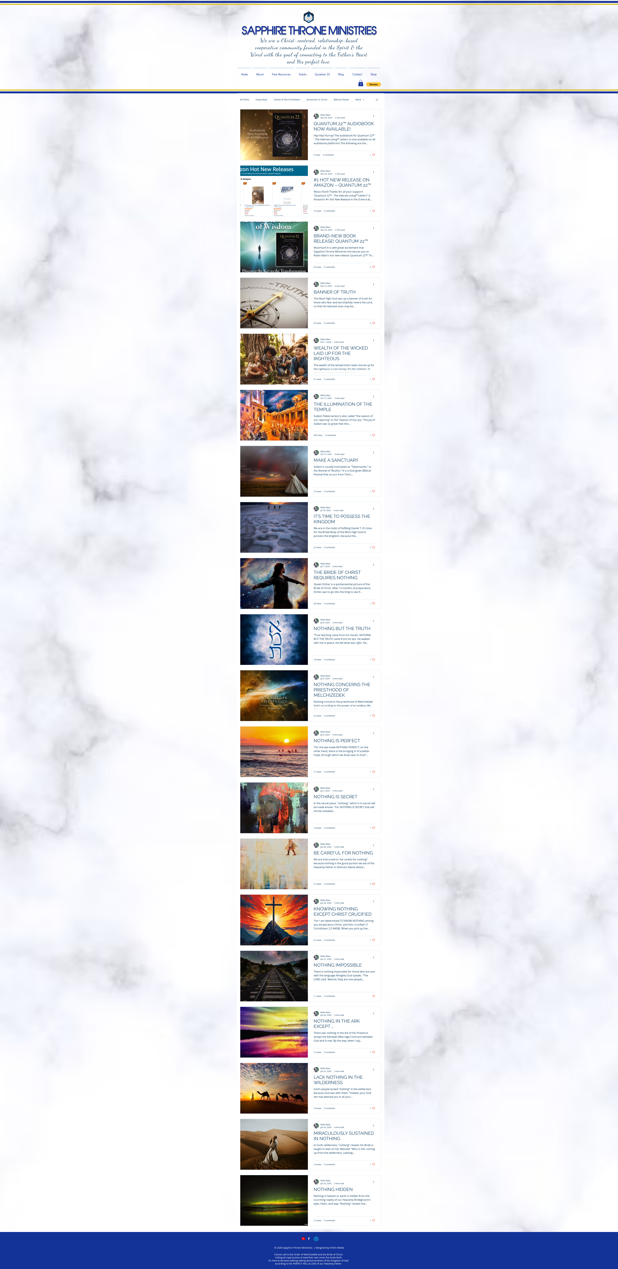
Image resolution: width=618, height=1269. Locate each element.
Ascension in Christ (317, 99)
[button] (360, 83)
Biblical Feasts (341, 99)
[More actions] (375, 116)
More (358, 99)
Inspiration (261, 99)
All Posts (244, 99)
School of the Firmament (287, 99)
